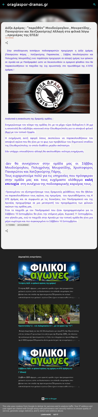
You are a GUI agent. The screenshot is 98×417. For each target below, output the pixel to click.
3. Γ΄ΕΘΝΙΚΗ (10, 225)
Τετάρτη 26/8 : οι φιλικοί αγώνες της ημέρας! (37, 283)
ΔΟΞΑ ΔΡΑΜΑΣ (23, 225)
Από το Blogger (51, 399)
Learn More (46, 414)
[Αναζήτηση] (51, 4)
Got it (55, 414)
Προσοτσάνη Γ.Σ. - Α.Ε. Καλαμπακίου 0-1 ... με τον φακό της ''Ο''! (45, 326)
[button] (6, 43)
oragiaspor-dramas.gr (27, 4)
